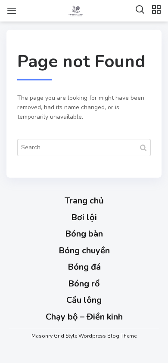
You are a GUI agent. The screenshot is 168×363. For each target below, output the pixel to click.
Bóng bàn (84, 234)
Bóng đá (84, 267)
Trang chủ (84, 200)
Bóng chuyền (84, 250)
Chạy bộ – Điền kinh (84, 317)
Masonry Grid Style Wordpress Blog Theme (84, 335)
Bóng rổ (84, 283)
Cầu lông (84, 300)
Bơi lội (84, 217)
